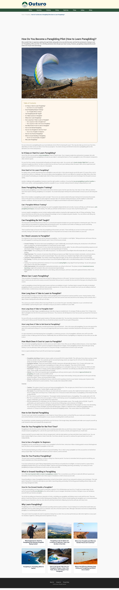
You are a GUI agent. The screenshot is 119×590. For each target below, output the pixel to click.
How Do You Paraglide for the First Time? (36, 129)
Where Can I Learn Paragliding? (33, 117)
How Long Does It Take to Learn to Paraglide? (37, 120)
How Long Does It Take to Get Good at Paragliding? (38, 123)
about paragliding (44, 155)
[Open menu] (26, 10)
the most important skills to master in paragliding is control (42, 474)
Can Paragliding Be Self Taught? (33, 113)
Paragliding (27, 14)
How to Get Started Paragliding (33, 127)
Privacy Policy (66, 582)
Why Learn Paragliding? (31, 139)
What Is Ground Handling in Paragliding (35, 135)
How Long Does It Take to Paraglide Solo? (36, 121)
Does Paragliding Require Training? (34, 109)
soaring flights (63, 263)
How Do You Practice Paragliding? (34, 133)
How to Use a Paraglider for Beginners (35, 131)
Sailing (82, 10)
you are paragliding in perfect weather (84, 181)
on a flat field (38, 491)
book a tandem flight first (81, 162)
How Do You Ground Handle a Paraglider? (36, 137)
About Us (52, 582)
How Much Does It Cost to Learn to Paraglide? (37, 125)
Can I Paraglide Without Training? (34, 111)
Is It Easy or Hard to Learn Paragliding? (35, 106)
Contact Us (58, 582)
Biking (30, 10)
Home (23, 14)
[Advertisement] (59, 26)
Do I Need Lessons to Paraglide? (33, 115)
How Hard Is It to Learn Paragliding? (35, 107)
